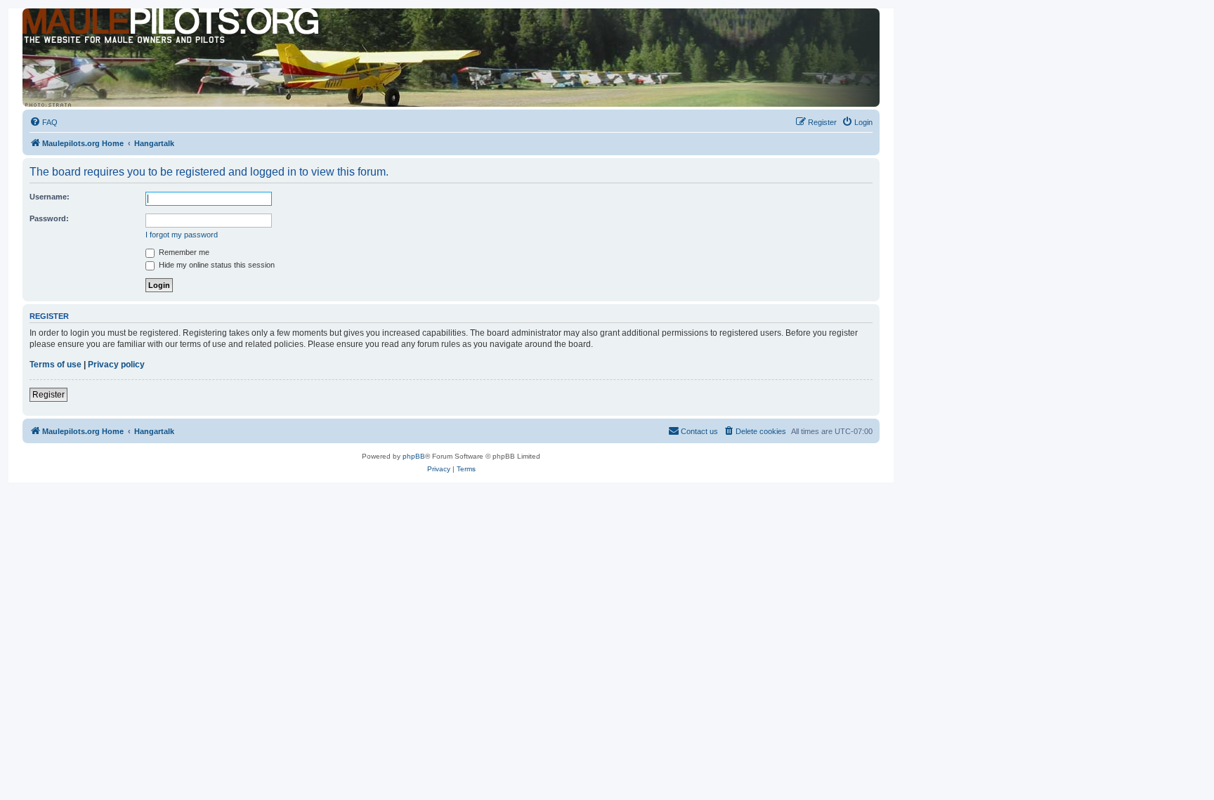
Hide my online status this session (216, 265)
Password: (49, 218)
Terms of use (55, 364)
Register (48, 395)
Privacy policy (116, 364)
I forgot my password (181, 234)
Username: (50, 196)
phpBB (414, 456)
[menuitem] (44, 122)
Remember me (183, 252)
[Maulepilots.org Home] (86, 34)
